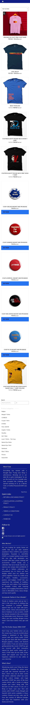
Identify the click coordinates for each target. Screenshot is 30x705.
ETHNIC (4, 423)
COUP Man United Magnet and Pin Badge (15, 314)
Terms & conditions (11, 511)
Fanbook (6, 519)
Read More (24, 492)
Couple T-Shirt (5, 420)
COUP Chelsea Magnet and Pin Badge (15, 206)
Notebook (4, 448)
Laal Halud (15, 71)
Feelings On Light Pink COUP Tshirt (15, 37)
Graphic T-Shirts (6, 430)
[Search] (22, 402)
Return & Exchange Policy (13, 497)
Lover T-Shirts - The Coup (9, 439)
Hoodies (4, 433)
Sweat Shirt (5, 457)
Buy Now (6, 212)
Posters (4, 454)
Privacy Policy (9, 507)
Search (3, 400)
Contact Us (8, 515)
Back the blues (15, 105)
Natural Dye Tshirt (6, 445)
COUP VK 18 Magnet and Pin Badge (15, 349)
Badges (4, 411)
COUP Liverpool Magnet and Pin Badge (15, 278)
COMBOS (4, 417)
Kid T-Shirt (4, 436)
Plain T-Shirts (5, 451)
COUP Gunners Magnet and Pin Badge (15, 242)
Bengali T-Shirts (6, 414)
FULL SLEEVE (5, 426)
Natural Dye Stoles (7, 442)
